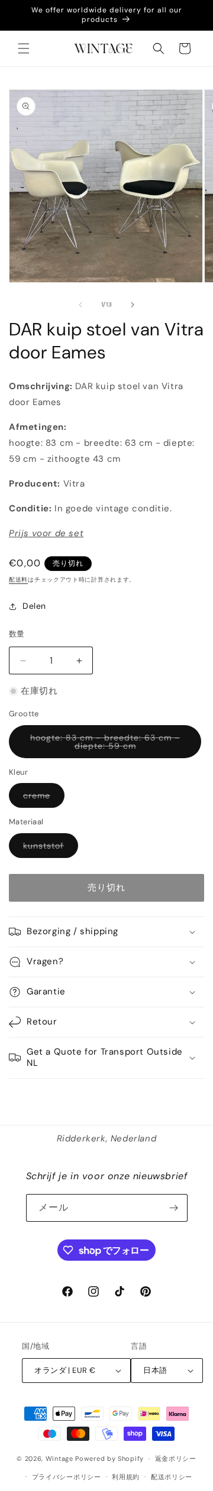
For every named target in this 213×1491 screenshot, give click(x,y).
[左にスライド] (80, 305)
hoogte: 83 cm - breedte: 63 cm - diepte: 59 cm (105, 745)
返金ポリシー (175, 1458)
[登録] (174, 1208)
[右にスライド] (133, 305)
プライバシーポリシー (66, 1477)
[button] (24, 48)
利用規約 (126, 1477)
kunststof (47, 849)
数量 (17, 634)
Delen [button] (34, 606)
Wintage (59, 1458)
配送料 (18, 579)
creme (41, 798)
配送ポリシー (171, 1477)
